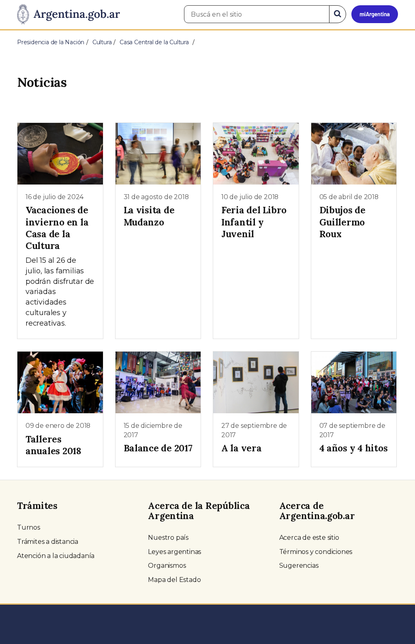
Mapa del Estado (174, 580)
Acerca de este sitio (309, 537)
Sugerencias (299, 565)
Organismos (167, 565)
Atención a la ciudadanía (55, 556)
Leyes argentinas (174, 552)
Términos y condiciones (316, 552)
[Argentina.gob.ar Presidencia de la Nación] (68, 14)
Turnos (28, 527)
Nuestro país (168, 537)
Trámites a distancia (47, 541)
